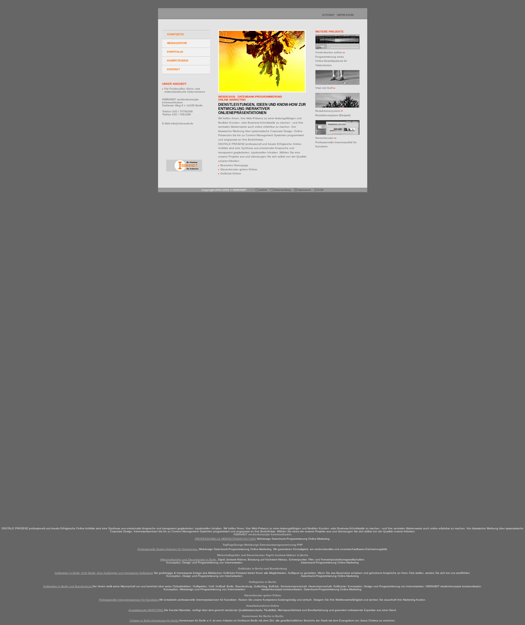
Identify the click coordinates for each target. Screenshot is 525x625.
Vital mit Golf (323, 87)
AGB (320, 189)
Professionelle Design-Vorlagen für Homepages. (168, 549)
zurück (263, 189)
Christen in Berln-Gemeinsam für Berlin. (154, 620)
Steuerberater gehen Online (238, 169)
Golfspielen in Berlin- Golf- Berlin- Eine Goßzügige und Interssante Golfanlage (104, 572)
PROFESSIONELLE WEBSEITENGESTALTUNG (225, 538)
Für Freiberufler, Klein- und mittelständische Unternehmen (184, 90)
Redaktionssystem (327, 110)
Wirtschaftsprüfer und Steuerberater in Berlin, (189, 559)
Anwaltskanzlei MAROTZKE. (146, 610)
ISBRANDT (254, 589)
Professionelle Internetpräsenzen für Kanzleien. (129, 599)
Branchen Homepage (234, 165)
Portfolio (175, 51)
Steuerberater (324, 137)
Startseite (175, 34)
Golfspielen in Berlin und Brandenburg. (67, 586)
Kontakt (173, 69)
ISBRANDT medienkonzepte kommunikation (271, 562)
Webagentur (177, 43)
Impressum (345, 14)
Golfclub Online (230, 173)
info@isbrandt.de (182, 123)
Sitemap (328, 14)
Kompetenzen (177, 60)
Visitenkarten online (328, 52)
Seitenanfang (282, 189)
